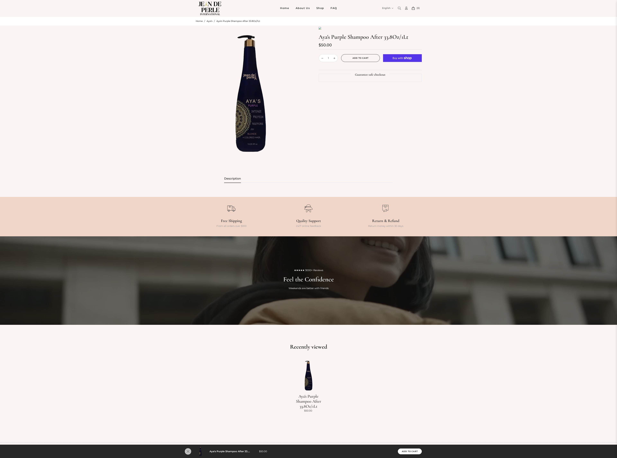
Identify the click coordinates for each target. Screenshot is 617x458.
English (386, 8)
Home (199, 21)
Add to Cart (410, 451)
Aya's (209, 21)
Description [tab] (232, 178)
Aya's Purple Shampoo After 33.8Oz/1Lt (308, 401)
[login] (406, 8)
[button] (399, 8)
